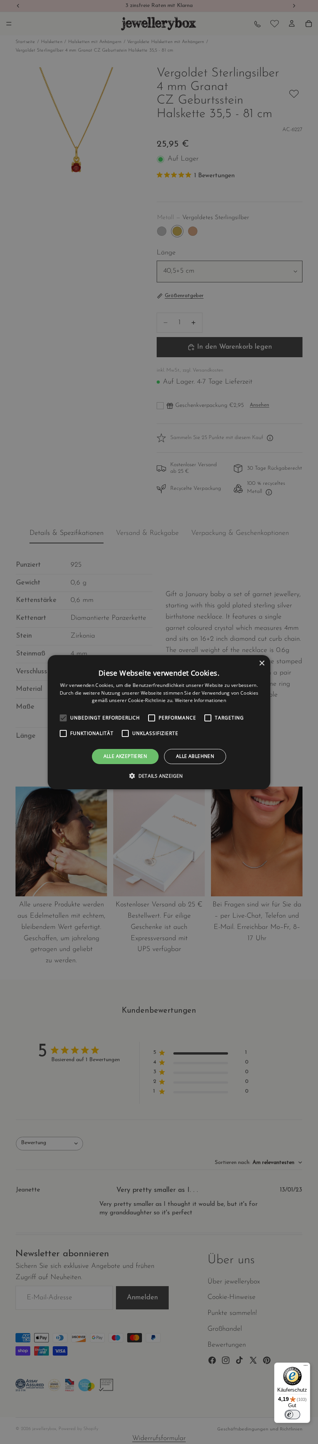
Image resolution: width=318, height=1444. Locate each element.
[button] (159, 776)
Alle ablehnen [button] (195, 756)
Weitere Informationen (200, 700)
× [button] (261, 663)
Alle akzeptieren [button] (125, 756)
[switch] (292, 1414)
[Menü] (305, 1367)
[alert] (159, 722)
